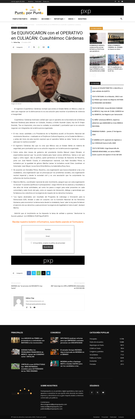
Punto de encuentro (95, 43)
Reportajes (58, 19)
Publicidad (38, 1)
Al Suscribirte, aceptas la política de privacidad (49, 243)
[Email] (43, 47)
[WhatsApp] (38, 47)
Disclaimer (96, 417)
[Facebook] (115, 1)
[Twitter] (118, 1)
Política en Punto (29, 25)
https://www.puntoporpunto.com (35, 301)
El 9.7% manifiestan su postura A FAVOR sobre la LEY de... (115, 69)
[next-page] (94, 75)
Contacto (121, 417)
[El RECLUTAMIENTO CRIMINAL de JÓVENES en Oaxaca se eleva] (116, 38)
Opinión (33, 19)
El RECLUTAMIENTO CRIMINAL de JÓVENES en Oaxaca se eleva (115, 47)
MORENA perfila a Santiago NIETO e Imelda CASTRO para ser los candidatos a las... (71, 364)
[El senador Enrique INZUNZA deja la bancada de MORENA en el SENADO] (54, 352)
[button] (121, 19)
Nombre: (48, 229)
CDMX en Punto (94, 64)
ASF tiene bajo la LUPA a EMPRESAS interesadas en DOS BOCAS (68, 287)
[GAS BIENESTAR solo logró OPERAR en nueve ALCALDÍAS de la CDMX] (98, 59)
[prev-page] (91, 75)
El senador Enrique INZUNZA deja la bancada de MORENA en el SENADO (72, 352)
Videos (70, 19)
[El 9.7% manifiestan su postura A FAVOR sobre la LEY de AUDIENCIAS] (116, 59)
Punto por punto (20, 19)
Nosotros (30, 1)
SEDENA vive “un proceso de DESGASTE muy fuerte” (26, 287)
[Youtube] (122, 1)
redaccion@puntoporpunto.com (51, 407)
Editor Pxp (17, 42)
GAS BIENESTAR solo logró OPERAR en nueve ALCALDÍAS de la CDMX (97, 69)
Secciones (45, 19)
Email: (48, 236)
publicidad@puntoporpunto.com (51, 409)
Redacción (46, 1)
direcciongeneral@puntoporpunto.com (54, 404)
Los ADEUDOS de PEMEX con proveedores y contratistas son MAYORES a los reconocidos (33, 340)
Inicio (12, 25)
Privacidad (105, 417)
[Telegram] (48, 47)
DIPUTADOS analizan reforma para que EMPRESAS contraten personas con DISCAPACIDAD (72, 340)
